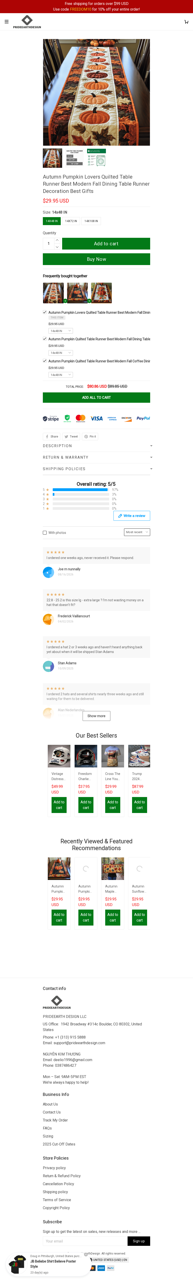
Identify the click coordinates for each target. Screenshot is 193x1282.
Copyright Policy (56, 1208)
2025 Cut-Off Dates (59, 1144)
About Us (50, 1104)
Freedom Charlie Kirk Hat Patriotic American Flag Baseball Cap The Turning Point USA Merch (85, 777)
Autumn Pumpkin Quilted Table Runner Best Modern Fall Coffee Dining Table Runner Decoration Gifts (85, 889)
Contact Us (52, 1112)
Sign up (139, 1241)
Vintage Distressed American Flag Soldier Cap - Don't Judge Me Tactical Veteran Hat (59, 777)
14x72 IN (71, 221)
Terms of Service (57, 1200)
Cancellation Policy (58, 1184)
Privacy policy (54, 1168)
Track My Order (55, 1120)
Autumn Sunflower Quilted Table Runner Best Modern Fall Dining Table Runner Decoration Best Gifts (139, 889)
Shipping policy (55, 1192)
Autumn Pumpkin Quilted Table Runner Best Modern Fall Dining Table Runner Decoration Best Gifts (59, 889)
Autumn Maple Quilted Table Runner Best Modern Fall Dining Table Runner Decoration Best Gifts (112, 889)
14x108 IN (91, 221)
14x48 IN (59, 212)
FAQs (47, 1128)
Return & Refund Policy (62, 1176)
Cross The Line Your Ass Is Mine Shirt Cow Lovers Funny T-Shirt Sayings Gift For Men (112, 777)
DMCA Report (74, 1260)
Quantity (49, 233)
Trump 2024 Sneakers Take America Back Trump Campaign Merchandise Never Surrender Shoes (139, 777)
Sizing (48, 1136)
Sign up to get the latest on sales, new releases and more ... (92, 1231)
